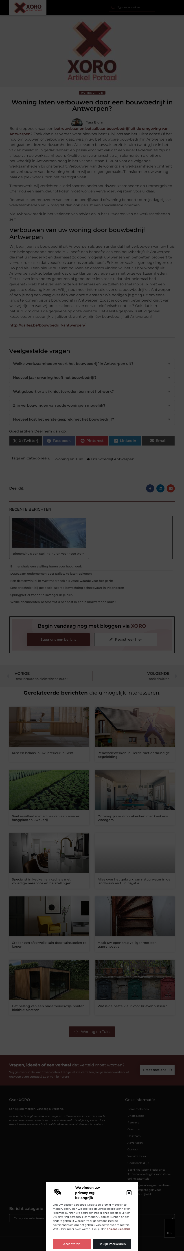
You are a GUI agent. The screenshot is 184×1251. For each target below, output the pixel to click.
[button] (129, 1193)
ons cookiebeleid (118, 1229)
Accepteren (71, 1244)
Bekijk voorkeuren (112, 1244)
